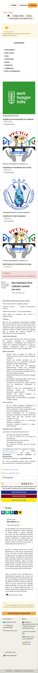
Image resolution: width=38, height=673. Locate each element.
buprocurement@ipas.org (10, 453)
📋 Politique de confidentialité (8, 626)
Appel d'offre (19, 16)
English (10, 12)
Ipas (29, 16)
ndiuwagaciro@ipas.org (10, 451)
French (5, 12)
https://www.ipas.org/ (18, 293)
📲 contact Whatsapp (10, 655)
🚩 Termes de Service (10, 631)
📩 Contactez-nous (9, 652)
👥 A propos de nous (9, 622)
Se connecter (7, 619)
